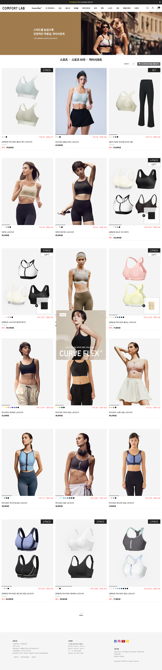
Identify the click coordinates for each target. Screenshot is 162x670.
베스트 (67, 8)
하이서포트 (95, 60)
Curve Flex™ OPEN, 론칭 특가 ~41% (81, 2)
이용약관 (16, 657)
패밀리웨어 (126, 8)
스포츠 (110, 8)
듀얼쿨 (76, 8)
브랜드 (136, 8)
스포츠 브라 (78, 60)
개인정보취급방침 (24, 657)
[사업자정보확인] (44, 653)
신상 (60, 8)
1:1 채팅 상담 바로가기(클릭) (75, 644)
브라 (95, 8)
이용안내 (33, 657)
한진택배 (121, 656)
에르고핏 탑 (86, 8)
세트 (117, 8)
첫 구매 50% (50, 8)
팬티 (102, 8)
